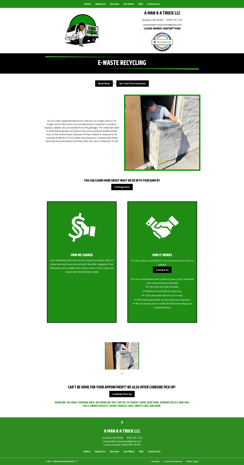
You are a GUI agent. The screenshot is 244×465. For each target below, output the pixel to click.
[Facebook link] (122, 423)
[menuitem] (87, 4)
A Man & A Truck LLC (162, 13)
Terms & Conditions (173, 461)
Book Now (104, 83)
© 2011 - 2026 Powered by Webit (62, 461)
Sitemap (155, 461)
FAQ (140, 3)
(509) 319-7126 (174, 19)
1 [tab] (122, 373)
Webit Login (192, 461)
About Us (100, 3)
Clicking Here (122, 187)
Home (87, 3)
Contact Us (153, 3)
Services (114, 3)
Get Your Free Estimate (132, 83)
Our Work (128, 3)
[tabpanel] (122, 356)
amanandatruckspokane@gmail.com (162, 24)
